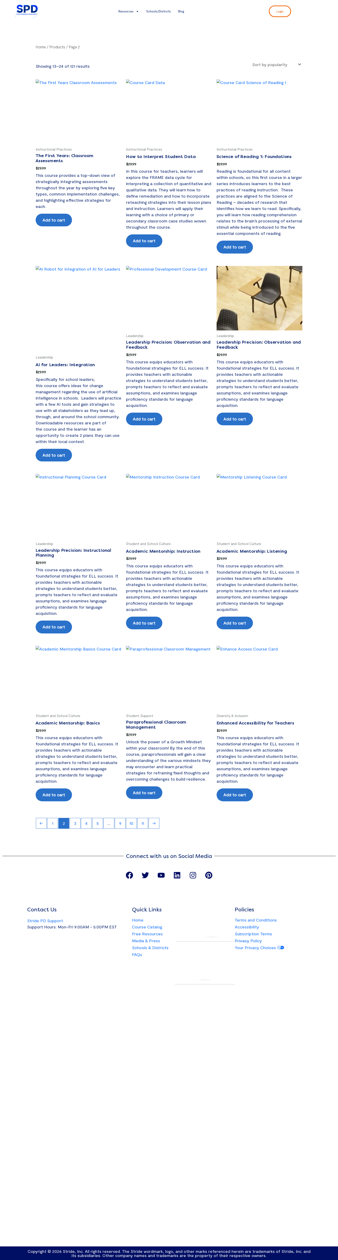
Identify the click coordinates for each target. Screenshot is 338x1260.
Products (57, 46)
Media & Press (146, 940)
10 (131, 823)
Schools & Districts (150, 947)
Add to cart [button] (54, 219)
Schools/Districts (158, 11)
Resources (126, 11)
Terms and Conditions (256, 920)
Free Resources (147, 933)
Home (41, 46)
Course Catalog (147, 927)
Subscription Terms (253, 933)
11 (142, 823)
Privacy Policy (248, 940)
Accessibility (247, 927)
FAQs (137, 954)
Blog (181, 11)
